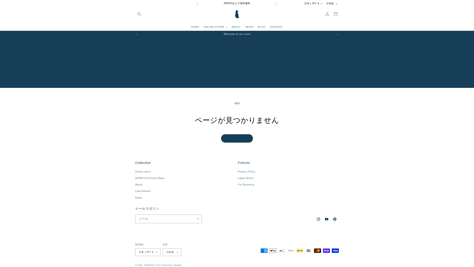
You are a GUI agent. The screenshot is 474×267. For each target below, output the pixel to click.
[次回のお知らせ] (276, 3)
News (138, 197)
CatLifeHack (143, 190)
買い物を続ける (237, 138)
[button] (139, 14)
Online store (143, 171)
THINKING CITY (152, 265)
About (139, 184)
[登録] (197, 219)
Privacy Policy (246, 171)
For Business (246, 184)
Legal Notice (246, 178)
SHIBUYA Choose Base (149, 178)
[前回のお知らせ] (197, 3)
